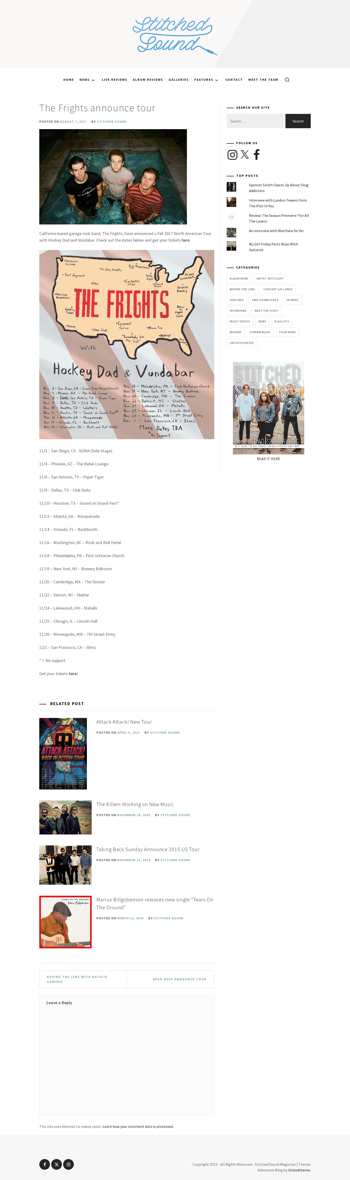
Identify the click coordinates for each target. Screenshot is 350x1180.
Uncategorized (242, 343)
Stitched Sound (112, 121)
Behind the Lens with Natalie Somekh (77, 979)
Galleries (179, 79)
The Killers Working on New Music (135, 804)
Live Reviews (114, 79)
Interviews (238, 310)
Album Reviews (148, 79)
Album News (239, 278)
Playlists (282, 321)
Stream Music (260, 332)
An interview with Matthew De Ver (276, 230)
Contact (234, 79)
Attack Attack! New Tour (124, 721)
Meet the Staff (266, 310)
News (85, 79)
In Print (293, 300)
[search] (285, 79)
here (186, 240)
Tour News (287, 332)
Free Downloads (265, 300)
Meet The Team (263, 79)
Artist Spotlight (270, 278)
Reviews (235, 332)
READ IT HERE (268, 458)
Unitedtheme (299, 1170)
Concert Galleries (278, 289)
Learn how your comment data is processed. (138, 1126)
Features (203, 79)
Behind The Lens (242, 289)
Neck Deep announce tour (180, 979)
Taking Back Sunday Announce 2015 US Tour (147, 849)
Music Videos (240, 321)
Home (68, 79)
